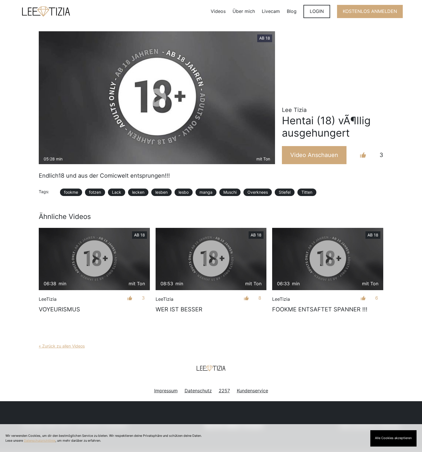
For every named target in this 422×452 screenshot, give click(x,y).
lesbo (184, 192)
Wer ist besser (179, 309)
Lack (116, 192)
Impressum (166, 390)
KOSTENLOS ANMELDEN (370, 11)
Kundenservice (252, 390)
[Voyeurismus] (94, 259)
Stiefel (285, 192)
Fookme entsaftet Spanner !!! (319, 309)
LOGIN (317, 11)
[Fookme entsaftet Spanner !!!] (327, 259)
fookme (71, 192)
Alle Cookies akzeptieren (393, 438)
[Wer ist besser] (211, 259)
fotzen (95, 192)
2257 (224, 390)
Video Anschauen (314, 155)
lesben (161, 192)
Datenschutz (198, 390)
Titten (306, 192)
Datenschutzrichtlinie (39, 441)
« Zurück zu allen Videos (62, 346)
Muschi (230, 192)
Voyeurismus (59, 309)
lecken (138, 192)
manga (206, 192)
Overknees (257, 192)
